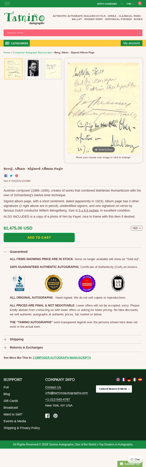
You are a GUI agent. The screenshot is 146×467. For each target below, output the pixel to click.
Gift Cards (11, 401)
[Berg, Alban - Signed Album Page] (13, 68)
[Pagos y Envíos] (140, 380)
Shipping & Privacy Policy (22, 428)
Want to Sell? (13, 414)
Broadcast (11, 407)
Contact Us (53, 387)
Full (6, 387)
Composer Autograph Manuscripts (62, 357)
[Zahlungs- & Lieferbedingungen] (129, 380)
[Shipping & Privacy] (118, 380)
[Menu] (7, 3)
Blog (7, 394)
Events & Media (15, 421)
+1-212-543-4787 (57, 399)
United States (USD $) (113, 389)
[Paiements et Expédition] (124, 380)
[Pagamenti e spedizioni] (135, 380)
